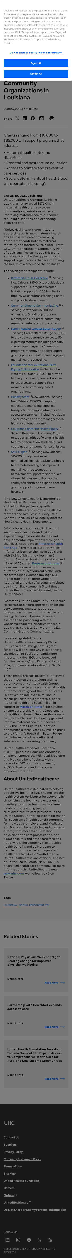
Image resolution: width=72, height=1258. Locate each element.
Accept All (36, 73)
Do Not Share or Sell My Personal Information (36, 52)
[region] (36, 40)
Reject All (36, 63)
